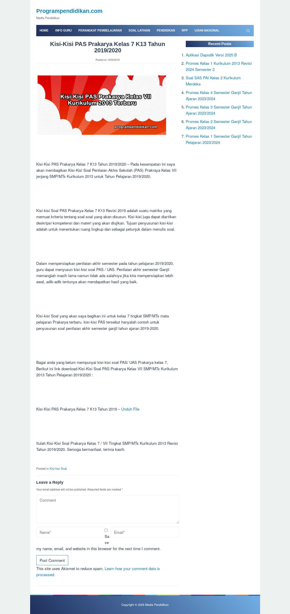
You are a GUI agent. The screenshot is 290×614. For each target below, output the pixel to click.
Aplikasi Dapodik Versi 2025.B (211, 54)
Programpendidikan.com (69, 11)
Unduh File (130, 409)
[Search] (248, 30)
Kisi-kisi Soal (58, 468)
